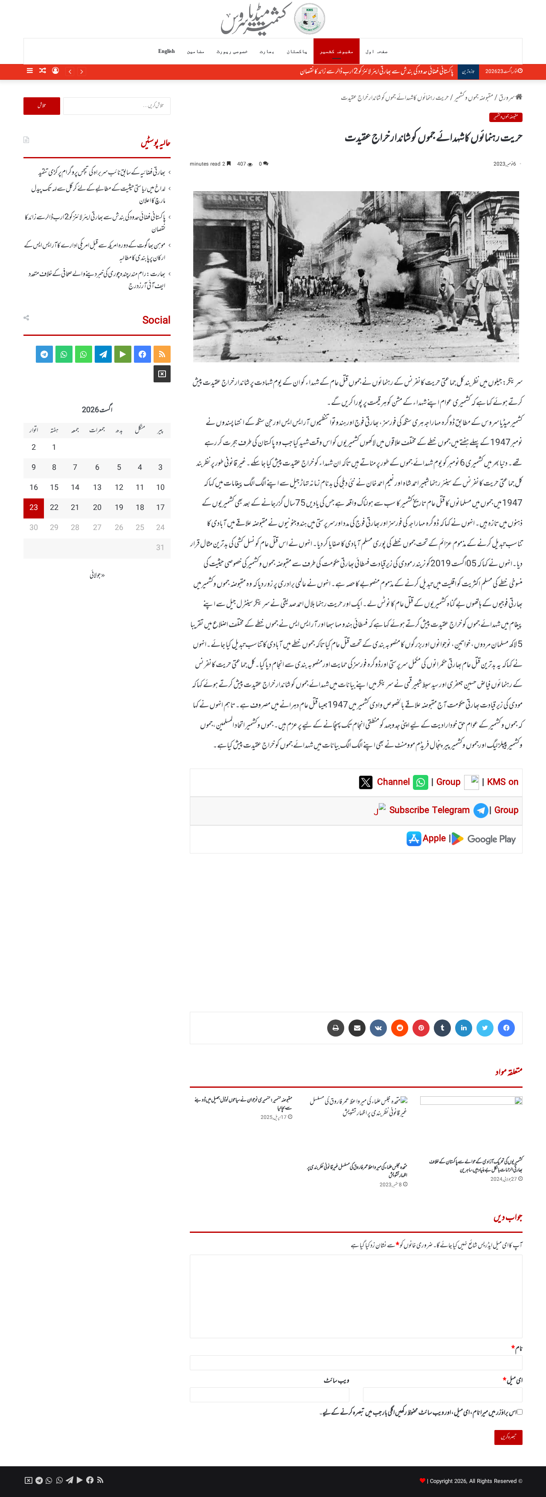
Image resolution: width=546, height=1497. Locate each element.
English (166, 51)
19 (119, 508)
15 (54, 488)
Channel (395, 782)
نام (517, 1349)
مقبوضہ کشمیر (336, 51)
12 (119, 488)
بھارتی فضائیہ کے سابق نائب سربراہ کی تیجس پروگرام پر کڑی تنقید (102, 173)
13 (97, 488)
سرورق (507, 98)
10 (160, 488)
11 (140, 488)
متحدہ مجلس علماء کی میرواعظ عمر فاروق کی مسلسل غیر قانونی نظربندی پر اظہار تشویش (357, 1171)
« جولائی (97, 575)
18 (140, 508)
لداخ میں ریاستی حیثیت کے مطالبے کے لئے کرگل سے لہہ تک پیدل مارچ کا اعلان (98, 195)
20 (97, 508)
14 (75, 488)
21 (75, 508)
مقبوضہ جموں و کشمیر (473, 98)
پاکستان (297, 51)
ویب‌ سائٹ (336, 1381)
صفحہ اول (377, 51)
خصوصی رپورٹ (232, 51)
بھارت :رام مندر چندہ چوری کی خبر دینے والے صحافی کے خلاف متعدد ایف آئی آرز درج (97, 280)
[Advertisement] (356, 926)
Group (447, 782)
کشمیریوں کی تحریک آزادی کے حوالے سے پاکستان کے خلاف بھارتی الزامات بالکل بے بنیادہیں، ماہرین (476, 1166)
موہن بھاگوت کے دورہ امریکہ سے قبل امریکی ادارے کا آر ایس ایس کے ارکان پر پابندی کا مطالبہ (360, 71)
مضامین (196, 51)
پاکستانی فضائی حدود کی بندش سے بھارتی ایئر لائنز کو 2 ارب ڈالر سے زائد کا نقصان (95, 223)
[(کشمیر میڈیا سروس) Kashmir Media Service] (273, 19)
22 (54, 508)
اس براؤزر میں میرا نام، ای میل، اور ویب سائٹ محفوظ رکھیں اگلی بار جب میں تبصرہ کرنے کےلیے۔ (418, 1413)
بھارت (267, 51)
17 (160, 508)
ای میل (513, 1381)
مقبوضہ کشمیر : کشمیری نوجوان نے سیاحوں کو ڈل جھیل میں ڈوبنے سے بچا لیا (243, 1104)
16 (33, 488)
